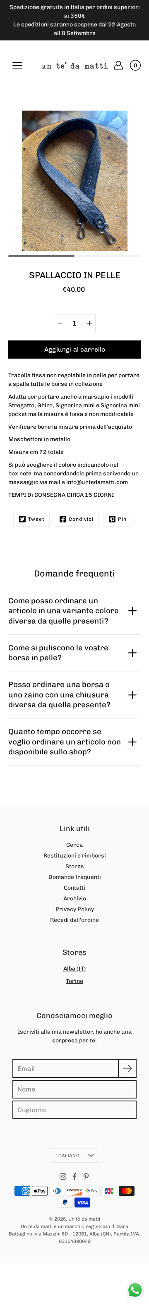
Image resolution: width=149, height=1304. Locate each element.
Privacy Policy (74, 909)
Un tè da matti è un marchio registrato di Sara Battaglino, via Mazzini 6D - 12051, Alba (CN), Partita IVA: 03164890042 (74, 1234)
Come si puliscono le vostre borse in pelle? (58, 652)
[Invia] (127, 1068)
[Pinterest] (86, 1176)
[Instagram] (63, 1176)
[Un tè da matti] (74, 65)
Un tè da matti (84, 1219)
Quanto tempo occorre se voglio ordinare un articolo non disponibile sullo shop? (64, 741)
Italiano (68, 1155)
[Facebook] (74, 1176)
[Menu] (17, 65)
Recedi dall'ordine (74, 920)
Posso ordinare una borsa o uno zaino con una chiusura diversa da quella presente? (59, 694)
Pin (122, 519)
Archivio (74, 898)
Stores (74, 866)
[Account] (118, 65)
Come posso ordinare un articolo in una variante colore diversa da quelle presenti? (63, 611)
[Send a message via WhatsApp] (135, 1290)
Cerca (74, 844)
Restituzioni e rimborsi (74, 855)
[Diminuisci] (60, 323)
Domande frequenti (74, 877)
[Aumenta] (89, 323)
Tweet (36, 519)
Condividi (81, 519)
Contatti (74, 887)
